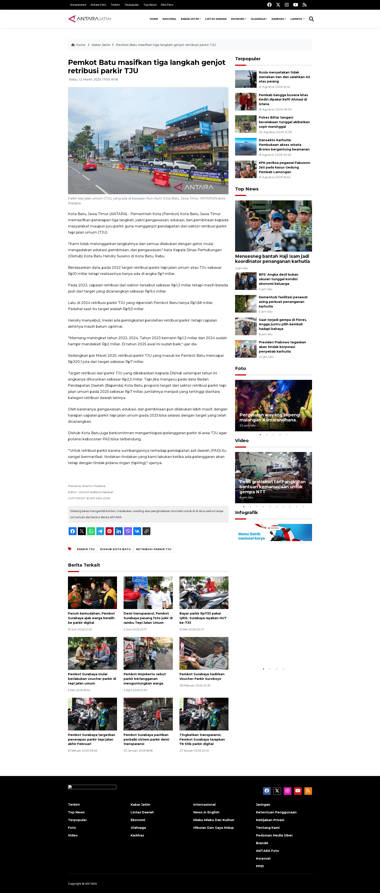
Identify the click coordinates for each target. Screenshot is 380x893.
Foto (240, 368)
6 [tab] (277, 506)
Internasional (204, 805)
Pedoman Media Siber (274, 835)
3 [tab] (273, 434)
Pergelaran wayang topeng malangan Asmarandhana (269, 417)
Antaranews (78, 4)
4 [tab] (280, 434)
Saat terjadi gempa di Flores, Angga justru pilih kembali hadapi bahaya (283, 324)
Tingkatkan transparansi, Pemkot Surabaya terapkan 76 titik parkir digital (202, 739)
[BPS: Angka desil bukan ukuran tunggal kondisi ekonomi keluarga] (246, 281)
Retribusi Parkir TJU (154, 549)
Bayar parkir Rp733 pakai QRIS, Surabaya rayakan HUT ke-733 (203, 618)
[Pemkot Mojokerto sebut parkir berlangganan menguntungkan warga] (148, 653)
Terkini (115, 4)
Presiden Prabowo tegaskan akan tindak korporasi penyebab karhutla (282, 346)
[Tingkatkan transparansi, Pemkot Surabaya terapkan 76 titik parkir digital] (203, 714)
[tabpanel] (273, 405)
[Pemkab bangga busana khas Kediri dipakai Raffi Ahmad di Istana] (246, 101)
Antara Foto (98, 4)
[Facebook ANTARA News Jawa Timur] (269, 5)
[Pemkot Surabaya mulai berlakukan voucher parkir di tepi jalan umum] (92, 653)
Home (154, 18)
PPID (260, 866)
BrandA (262, 843)
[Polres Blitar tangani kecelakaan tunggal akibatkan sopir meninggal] (246, 124)
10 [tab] (303, 506)
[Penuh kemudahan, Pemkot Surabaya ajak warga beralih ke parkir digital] (92, 592)
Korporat (263, 858)
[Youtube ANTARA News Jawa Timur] (295, 5)
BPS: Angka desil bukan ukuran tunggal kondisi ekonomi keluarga (278, 279)
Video (242, 440)
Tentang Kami (268, 828)
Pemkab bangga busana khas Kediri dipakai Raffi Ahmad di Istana (283, 99)
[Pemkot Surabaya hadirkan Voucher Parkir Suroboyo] (203, 653)
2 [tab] (267, 434)
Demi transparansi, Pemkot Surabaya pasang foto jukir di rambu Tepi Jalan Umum (148, 618)
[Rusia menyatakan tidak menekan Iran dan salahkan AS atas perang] (246, 79)
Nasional (169, 18)
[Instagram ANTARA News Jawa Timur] (287, 5)
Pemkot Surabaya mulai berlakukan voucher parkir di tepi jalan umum (92, 678)
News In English (206, 812)
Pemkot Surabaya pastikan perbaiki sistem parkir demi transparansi (146, 739)
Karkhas (278, 18)
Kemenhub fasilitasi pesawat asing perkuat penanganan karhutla (283, 301)
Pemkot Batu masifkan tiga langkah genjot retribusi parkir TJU (166, 45)
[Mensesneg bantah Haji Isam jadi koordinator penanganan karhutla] (273, 225)
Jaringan (263, 805)
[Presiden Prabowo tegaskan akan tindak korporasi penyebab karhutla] (246, 349)
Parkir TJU (86, 549)
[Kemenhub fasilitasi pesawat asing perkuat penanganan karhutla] (246, 303)
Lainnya (296, 18)
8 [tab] (290, 506)
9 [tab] (296, 506)
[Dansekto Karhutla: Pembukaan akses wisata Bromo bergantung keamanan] (246, 146)
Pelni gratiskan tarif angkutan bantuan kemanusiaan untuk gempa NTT (272, 486)
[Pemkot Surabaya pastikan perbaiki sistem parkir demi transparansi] (148, 714)
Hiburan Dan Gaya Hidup (213, 828)
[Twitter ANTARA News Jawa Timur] (278, 5)
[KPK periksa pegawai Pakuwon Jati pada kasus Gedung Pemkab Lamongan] (246, 169)
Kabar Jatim (190, 18)
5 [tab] (287, 434)
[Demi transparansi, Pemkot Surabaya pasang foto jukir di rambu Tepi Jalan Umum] (148, 592)
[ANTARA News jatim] (90, 18)
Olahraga (258, 18)
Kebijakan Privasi (270, 820)
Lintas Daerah (216, 18)
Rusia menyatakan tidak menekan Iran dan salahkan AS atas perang (284, 77)
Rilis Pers (167, 4)
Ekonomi (237, 18)
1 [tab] (260, 434)
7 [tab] (283, 506)
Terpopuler (131, 4)
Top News (150, 4)
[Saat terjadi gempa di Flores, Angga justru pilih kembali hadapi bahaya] (246, 326)
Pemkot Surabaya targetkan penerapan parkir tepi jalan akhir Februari (91, 739)
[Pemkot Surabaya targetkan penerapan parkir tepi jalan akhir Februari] (92, 714)
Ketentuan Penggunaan (276, 812)
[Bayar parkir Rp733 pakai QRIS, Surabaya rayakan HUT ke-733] (203, 592)
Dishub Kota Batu (115, 549)
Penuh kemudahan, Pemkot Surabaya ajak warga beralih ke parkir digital (91, 618)
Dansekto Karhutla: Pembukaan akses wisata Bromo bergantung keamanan (284, 144)
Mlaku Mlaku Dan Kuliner (213, 820)
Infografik (246, 512)
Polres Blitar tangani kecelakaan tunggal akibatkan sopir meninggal (284, 122)
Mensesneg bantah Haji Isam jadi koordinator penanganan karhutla (272, 259)
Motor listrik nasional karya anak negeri (269, 651)
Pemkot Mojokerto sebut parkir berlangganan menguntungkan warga (145, 678)
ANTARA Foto (267, 851)
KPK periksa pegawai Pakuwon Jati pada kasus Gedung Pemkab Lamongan (284, 167)
